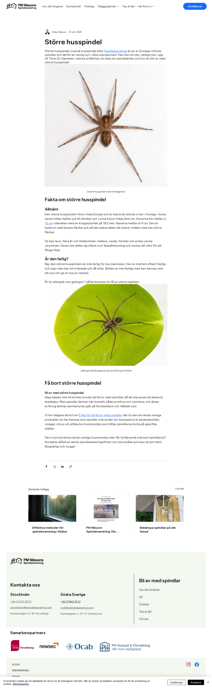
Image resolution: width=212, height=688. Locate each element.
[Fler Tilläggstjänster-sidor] (118, 6)
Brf (141, 596)
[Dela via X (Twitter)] (54, 466)
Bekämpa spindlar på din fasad (158, 529)
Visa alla (179, 488)
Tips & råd (145, 611)
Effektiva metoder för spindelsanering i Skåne (49, 529)
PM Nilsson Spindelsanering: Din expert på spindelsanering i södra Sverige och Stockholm (106, 529)
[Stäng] (208, 682)
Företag (144, 604)
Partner (16, 676)
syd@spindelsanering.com (76, 607)
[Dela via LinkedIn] (62, 466)
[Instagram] (188, 664)
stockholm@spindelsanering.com (31, 607)
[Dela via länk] (70, 466)
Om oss (144, 618)
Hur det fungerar (149, 589)
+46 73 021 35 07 (20, 601)
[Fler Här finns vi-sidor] (153, 6)
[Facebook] (197, 664)
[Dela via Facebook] (46, 466)
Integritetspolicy (20, 670)
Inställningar (176, 682)
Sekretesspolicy (21, 684)
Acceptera (196, 682)
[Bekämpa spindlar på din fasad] (160, 508)
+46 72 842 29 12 (70, 601)
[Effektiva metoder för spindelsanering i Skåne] (52, 508)
